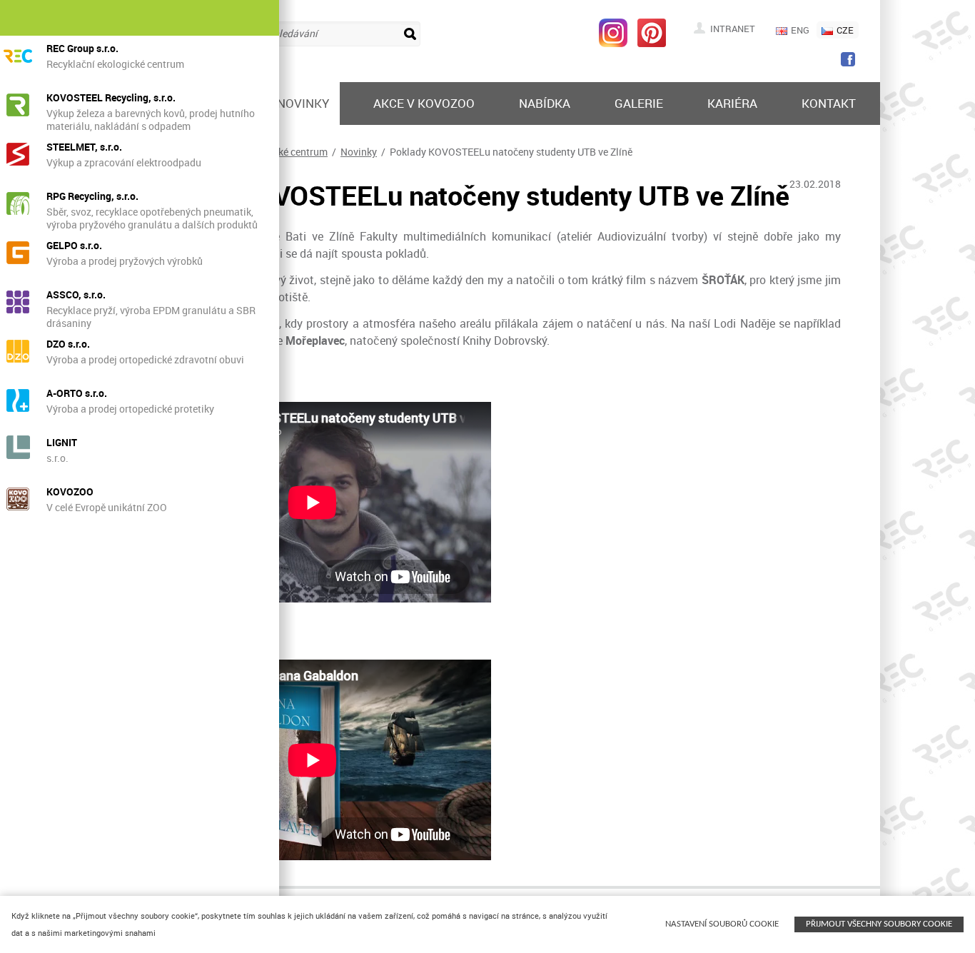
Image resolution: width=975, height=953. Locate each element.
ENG (800, 30)
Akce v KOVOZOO (424, 103)
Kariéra (732, 103)
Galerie (639, 103)
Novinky (303, 103)
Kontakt (829, 103)
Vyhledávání (290, 33)
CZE (845, 30)
